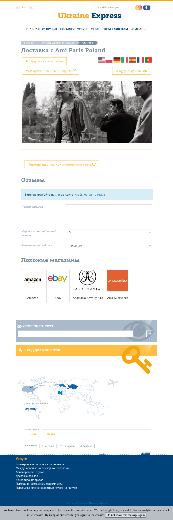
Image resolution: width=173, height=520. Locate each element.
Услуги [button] (82, 29)
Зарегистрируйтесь (39, 194)
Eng (31, 7)
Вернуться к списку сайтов (45, 61)
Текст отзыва (32, 206)
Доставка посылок (27, 475)
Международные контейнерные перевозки (42, 468)
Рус (24, 7)
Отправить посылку (58, 29)
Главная (33, 29)
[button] (146, 7)
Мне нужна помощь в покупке (49, 70)
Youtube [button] (87, 446)
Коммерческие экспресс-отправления (40, 464)
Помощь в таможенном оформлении (39, 483)
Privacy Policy (98, 503)
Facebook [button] (48, 446)
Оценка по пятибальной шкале (39, 233)
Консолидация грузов (29, 480)
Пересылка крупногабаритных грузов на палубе (46, 487)
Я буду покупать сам (131, 70)
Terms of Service (76, 503)
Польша (50, 434)
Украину (30, 409)
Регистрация (86, 363)
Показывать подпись (37, 245)
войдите (67, 194)
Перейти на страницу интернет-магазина (60, 164)
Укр (18, 7)
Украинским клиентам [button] (109, 29)
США (33, 434)
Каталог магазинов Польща (58, 42)
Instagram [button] (68, 446)
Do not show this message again (126, 515)
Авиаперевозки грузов (30, 472)
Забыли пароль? (86, 369)
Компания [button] (139, 29)
